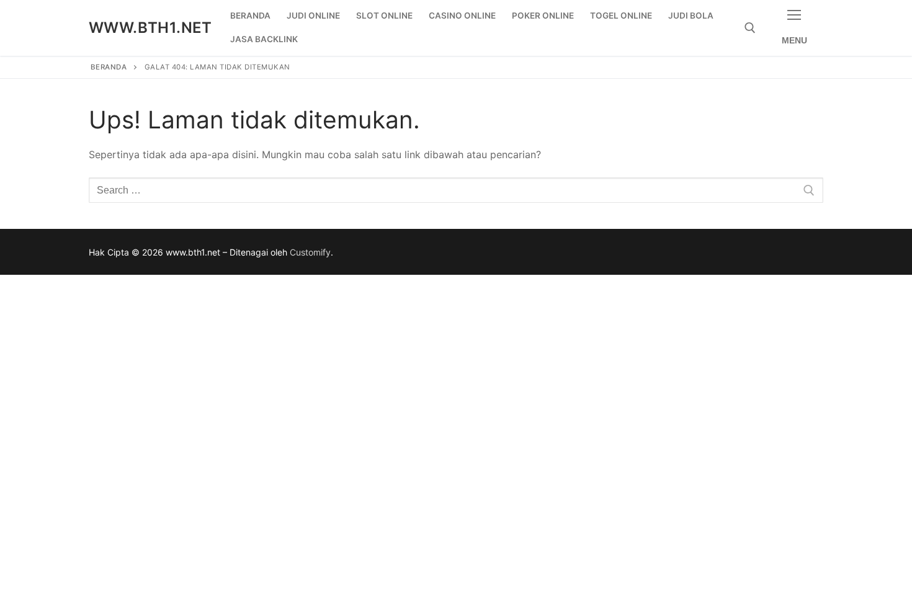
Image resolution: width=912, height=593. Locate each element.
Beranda (109, 67)
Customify (310, 252)
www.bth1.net (150, 28)
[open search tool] (750, 27)
